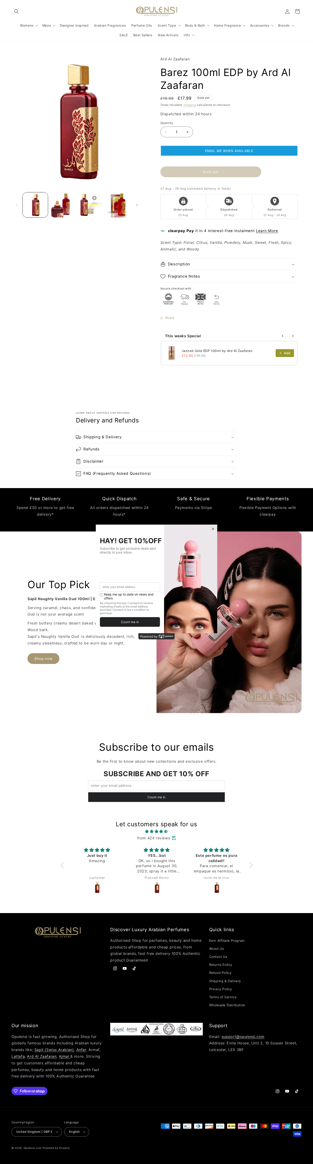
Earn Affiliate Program (227, 940)
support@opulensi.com (243, 1036)
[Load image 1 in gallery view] (35, 205)
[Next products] (293, 336)
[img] (156, 831)
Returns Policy (220, 965)
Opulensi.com (33, 1148)
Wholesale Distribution (227, 1005)
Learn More (267, 230)
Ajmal (65, 1056)
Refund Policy (220, 973)
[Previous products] (283, 336)
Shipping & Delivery (225, 981)
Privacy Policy (220, 989)
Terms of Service (223, 997)
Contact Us (218, 957)
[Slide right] (137, 205)
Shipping (190, 105)
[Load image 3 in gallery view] (90, 205)
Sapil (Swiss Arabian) (54, 1049)
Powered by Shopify (56, 1148)
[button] (16, 11)
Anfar (81, 1049)
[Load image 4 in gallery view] (117, 205)
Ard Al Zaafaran (41, 1056)
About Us (216, 948)
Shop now (43, 658)
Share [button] (169, 318)
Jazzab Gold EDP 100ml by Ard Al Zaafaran (217, 351)
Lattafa (18, 1056)
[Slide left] (16, 205)
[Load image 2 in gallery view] (62, 205)
